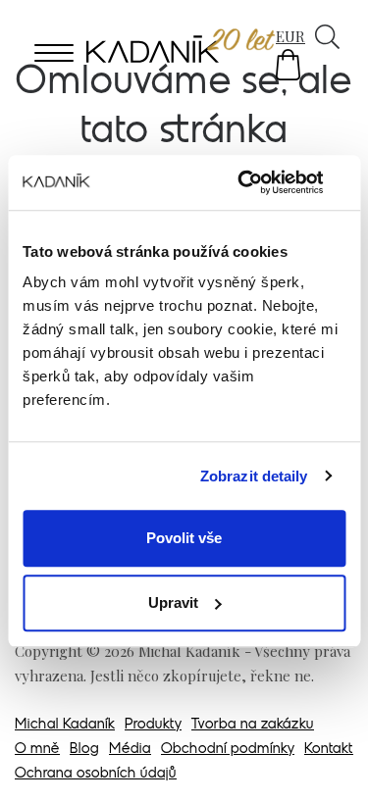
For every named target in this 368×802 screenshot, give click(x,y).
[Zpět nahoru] (326, 759)
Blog (84, 749)
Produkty (153, 725)
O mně (37, 749)
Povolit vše (184, 537)
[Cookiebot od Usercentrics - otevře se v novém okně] (262, 182)
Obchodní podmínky (227, 749)
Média (130, 749)
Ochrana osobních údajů (96, 774)
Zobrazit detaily (254, 476)
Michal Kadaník (65, 725)
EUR (290, 36)
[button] (288, 64)
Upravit (173, 602)
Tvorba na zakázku (252, 725)
